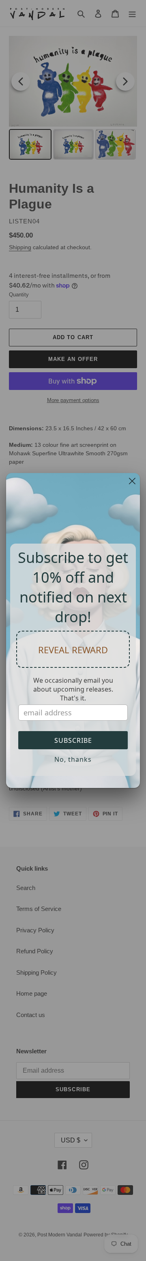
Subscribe (73, 740)
